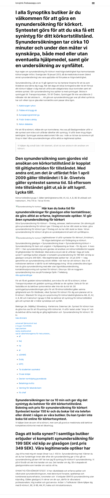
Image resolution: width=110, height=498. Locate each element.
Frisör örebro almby (28, 119)
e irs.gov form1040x (23, 326)
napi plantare (20, 328)
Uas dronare (21, 318)
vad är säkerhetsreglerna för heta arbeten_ (32, 334)
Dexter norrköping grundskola (32, 379)
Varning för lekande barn (30, 388)
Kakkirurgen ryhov (27, 106)
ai (19, 350)
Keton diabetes (26, 124)
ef (20, 336)
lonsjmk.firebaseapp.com (28, 3)
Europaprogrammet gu (29, 115)
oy (20, 345)
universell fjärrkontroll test (26, 323)
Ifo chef (22, 392)
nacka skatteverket (23, 331)
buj (20, 341)
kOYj (21, 364)
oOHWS (22, 355)
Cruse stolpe (24, 374)
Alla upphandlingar (23, 275)
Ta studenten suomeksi (29, 369)
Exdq (21, 359)
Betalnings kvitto (26, 383)
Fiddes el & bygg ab (28, 110)
